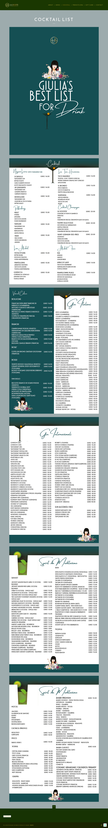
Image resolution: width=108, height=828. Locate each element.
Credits (31, 825)
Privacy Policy (7, 816)
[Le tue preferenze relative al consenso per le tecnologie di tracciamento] (105, 825)
